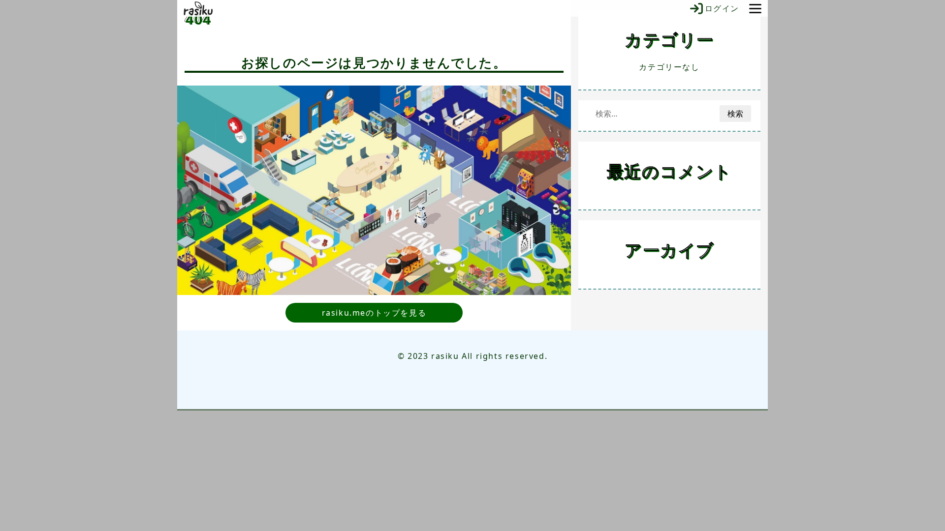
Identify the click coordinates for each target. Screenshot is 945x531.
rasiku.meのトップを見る (374, 312)
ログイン (722, 8)
